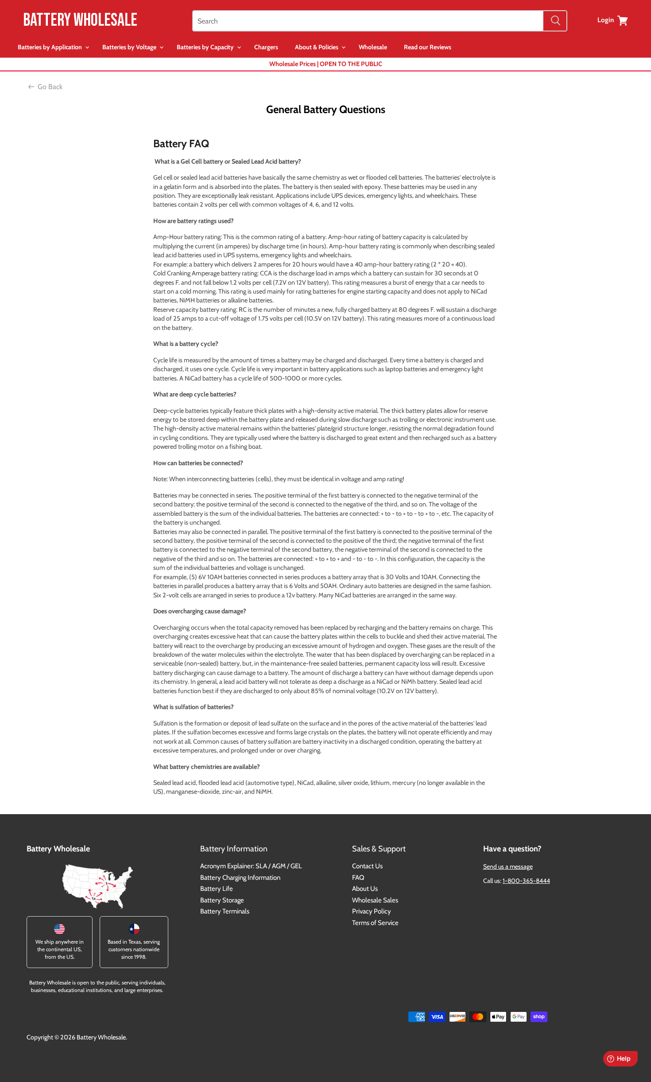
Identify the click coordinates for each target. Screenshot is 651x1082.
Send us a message (508, 866)
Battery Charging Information (240, 878)
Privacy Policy (371, 911)
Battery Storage (222, 900)
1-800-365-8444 (526, 881)
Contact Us (367, 866)
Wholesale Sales (375, 900)
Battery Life (216, 889)
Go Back (50, 86)
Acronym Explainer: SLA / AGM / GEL (251, 866)
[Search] (555, 21)
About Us (365, 889)
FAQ (358, 878)
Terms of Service (375, 923)
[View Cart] (622, 20)
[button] (53, 47)
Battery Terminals (224, 911)
